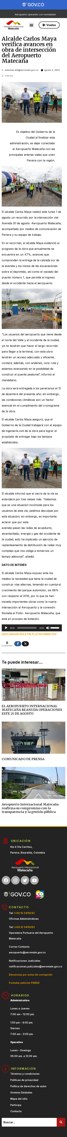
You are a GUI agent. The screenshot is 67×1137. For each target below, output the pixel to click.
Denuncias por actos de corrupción (30, 974)
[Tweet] (25, 643)
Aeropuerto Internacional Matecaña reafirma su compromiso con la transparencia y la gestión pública (30, 808)
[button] (31, 25)
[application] (32, 627)
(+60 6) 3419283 (24, 927)
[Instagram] (15, 880)
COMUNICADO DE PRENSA (23, 759)
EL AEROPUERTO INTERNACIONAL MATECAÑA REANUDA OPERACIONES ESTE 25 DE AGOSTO (32, 710)
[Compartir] (17, 643)
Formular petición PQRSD (24, 982)
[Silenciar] (47, 628)
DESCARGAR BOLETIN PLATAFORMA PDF (29, 634)
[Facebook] (6, 880)
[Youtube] (34, 880)
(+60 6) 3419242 (24, 913)
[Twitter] (25, 880)
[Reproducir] (6, 628)
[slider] (55, 627)
